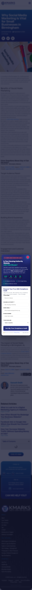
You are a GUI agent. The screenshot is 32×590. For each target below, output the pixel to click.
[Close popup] (27, 257)
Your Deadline (7, 320)
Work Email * (7, 307)
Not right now (26, 332)
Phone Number (7, 313)
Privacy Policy (17, 332)
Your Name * (6, 295)
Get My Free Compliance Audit (16, 328)
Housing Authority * (9, 302)
